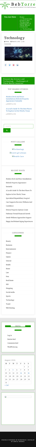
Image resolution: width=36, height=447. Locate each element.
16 (29, 373)
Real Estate (9, 280)
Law (7, 272)
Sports (8, 296)
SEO (7, 284)
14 (21, 373)
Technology (14, 38)
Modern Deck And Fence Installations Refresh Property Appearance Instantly (17, 99)
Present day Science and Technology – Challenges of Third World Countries (15, 81)
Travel (8, 304)
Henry (7, 41)
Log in (9, 335)
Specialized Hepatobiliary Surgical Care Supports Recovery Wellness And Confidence (19, 202)
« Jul (7, 385)
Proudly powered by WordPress (14, 440)
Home (8, 269)
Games (8, 257)
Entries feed (11, 339)
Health (8, 265)
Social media (10, 292)
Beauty (8, 241)
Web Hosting (10, 308)
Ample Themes (18, 441)
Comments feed (12, 343)
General (8, 261)
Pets (7, 276)
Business (9, 245)
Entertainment (11, 249)
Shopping (9, 288)
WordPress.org (12, 347)
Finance (8, 253)
